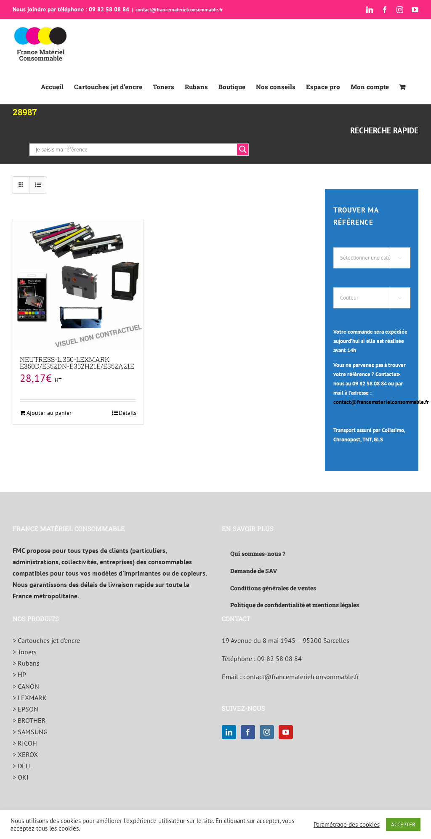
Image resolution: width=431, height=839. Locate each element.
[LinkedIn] (229, 732)
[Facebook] (248, 732)
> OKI (21, 777)
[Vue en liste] (37, 185)
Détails (127, 413)
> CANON (26, 686)
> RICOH (25, 743)
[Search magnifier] (243, 149)
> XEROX (25, 754)
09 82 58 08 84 (279, 658)
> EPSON (25, 709)
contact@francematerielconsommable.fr (179, 9)
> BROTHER (29, 720)
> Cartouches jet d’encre (46, 640)
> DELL (22, 766)
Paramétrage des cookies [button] (347, 824)
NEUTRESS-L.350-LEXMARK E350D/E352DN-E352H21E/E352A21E (77, 362)
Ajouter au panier (49, 413)
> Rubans (26, 663)
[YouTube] (286, 732)
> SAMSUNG (30, 731)
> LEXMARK (30, 697)
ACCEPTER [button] (403, 824)
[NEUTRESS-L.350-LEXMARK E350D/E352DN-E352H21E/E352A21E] (78, 284)
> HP (19, 674)
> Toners (25, 652)
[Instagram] (267, 732)
